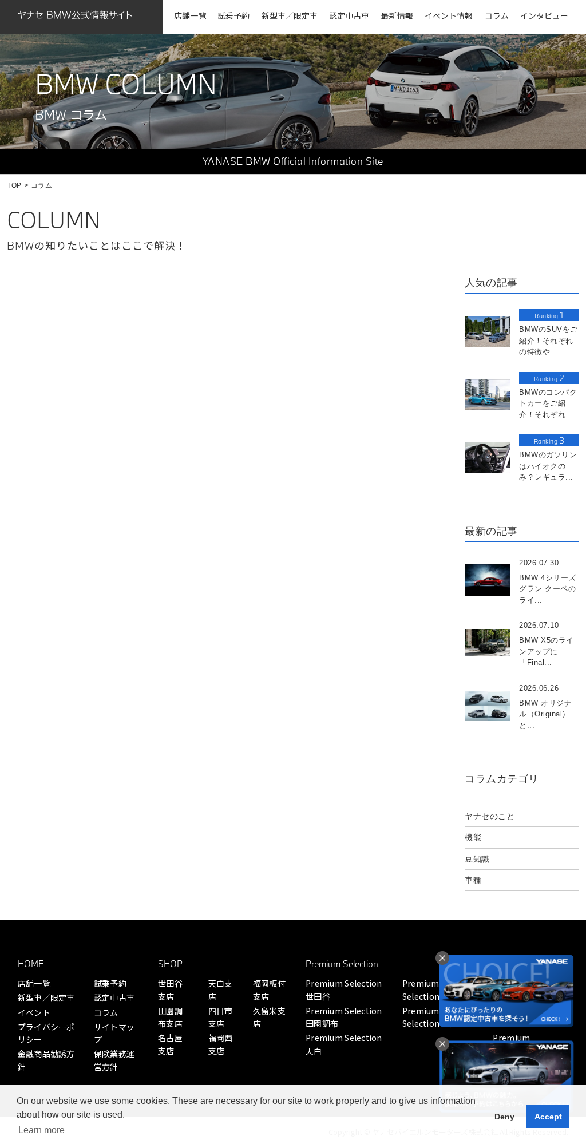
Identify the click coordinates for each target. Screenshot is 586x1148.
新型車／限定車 (46, 997)
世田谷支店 (170, 989)
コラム (106, 1012)
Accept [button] (548, 1116)
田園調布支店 (170, 1017)
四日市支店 (220, 1017)
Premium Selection (342, 963)
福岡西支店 (220, 1044)
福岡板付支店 (269, 989)
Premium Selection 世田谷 (344, 989)
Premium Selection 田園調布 (344, 1017)
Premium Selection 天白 (344, 1044)
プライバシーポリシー (46, 1033)
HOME (31, 963)
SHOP (170, 963)
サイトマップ (114, 1033)
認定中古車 (114, 997)
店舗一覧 (34, 983)
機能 (473, 837)
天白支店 (220, 989)
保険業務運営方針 (114, 1060)
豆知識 (477, 859)
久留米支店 (269, 1017)
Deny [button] (504, 1116)
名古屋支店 (170, 1044)
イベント (34, 1012)
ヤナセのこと (489, 816)
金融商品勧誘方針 (46, 1060)
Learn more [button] (41, 1130)
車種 (473, 880)
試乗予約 (110, 983)
